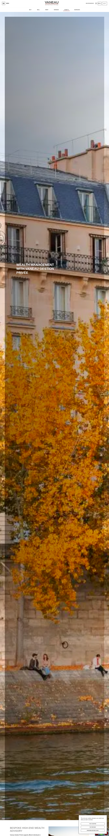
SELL (38, 9)
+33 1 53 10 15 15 (90, 3)
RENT (46, 9)
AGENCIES (77, 9)
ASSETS (66, 9)
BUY (30, 9)
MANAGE (56, 9)
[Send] (101, 833)
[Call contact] (97, 833)
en (99, 3)
